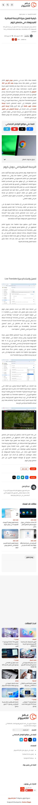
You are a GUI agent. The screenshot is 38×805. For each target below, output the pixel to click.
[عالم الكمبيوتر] (28, 4)
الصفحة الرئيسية (32, 14)
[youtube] (14, 129)
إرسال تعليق (29, 557)
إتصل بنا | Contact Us (28, 754)
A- (13, 39)
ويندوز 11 (16, 639)
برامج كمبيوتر (33, 660)
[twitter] (22, 129)
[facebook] (29, 129)
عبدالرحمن (27, 36)
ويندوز (16, 681)
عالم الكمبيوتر (12, 798)
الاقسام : (33, 730)
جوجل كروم (22, 14)
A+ (16, 39)
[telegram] (7, 129)
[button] (26, 477)
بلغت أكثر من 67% (7, 83)
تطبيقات (34, 639)
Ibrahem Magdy (26, 802)
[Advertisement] (19, 62)
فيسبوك (34, 681)
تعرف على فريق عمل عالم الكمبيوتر (24, 750)
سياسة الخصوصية (29, 758)
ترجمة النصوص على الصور (10, 109)
